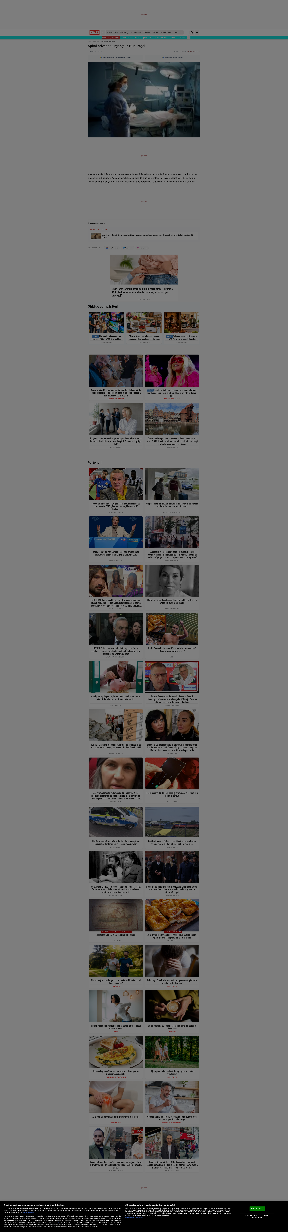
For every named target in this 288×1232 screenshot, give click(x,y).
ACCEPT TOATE (257, 1209)
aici (59, 1222)
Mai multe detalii (28, 1212)
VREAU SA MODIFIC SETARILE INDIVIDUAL (257, 1217)
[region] (144, 1216)
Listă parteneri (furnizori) (134, 1217)
